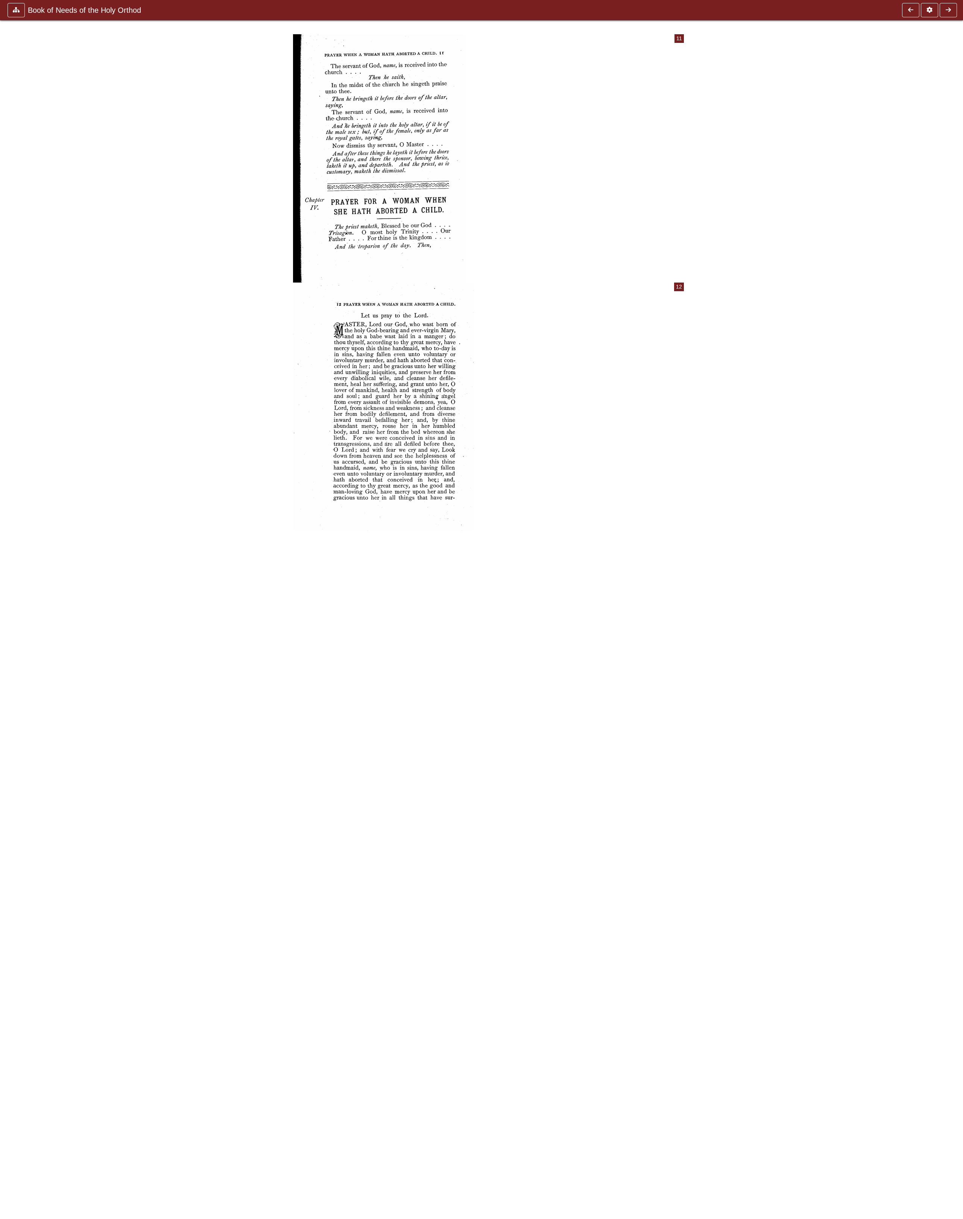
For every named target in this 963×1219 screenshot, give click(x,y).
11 (679, 38)
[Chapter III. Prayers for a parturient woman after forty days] (910, 10)
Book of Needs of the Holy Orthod (84, 10)
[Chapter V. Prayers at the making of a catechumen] (948, 10)
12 (679, 287)
